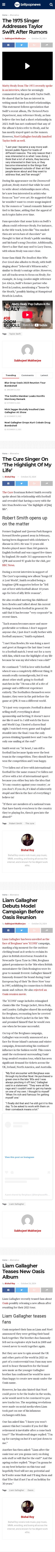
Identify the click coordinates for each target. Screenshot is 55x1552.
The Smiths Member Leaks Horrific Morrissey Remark (25, 398)
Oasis (5, 1303)
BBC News (8, 565)
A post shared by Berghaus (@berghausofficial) (28, 1194)
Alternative (14, 15)
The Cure (7, 492)
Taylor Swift (15, 334)
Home (4, 15)
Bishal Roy (10, 477)
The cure (30, 823)
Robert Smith (15, 823)
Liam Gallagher (16, 1204)
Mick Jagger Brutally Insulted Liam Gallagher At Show (24, 411)
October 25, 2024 (39, 38)
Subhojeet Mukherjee (15, 38)
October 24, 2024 (39, 924)
